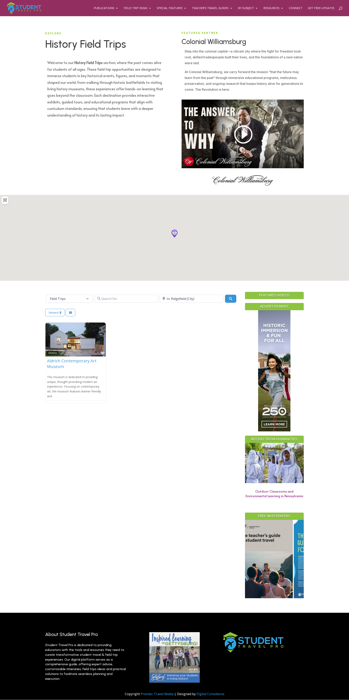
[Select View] (70, 312)
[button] (174, 234)
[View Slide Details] (299, 559)
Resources (271, 8)
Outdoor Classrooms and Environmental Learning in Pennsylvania (274, 493)
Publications (104, 8)
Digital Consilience (210, 694)
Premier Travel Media (157, 694)
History (52, 352)
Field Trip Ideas (135, 8)
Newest (54, 312)
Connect (296, 8)
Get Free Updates (321, 8)
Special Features (170, 8)
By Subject (246, 8)
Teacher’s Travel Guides (210, 8)
